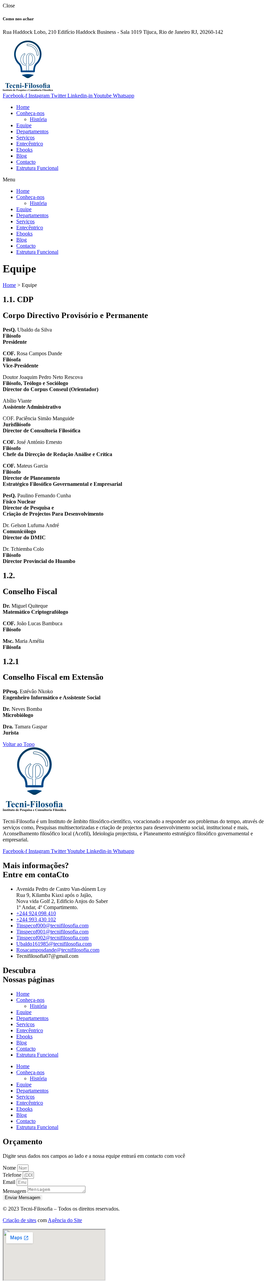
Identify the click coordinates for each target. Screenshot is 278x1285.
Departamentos (32, 131)
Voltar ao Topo (19, 744)
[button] (139, 180)
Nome (10, 1168)
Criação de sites (19, 1220)
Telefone (13, 1175)
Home (22, 107)
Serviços (25, 137)
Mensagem (15, 1191)
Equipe (24, 125)
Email (10, 1182)
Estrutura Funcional (37, 168)
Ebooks (24, 150)
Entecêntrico (29, 143)
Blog (21, 156)
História (38, 119)
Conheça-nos (30, 113)
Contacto (26, 162)
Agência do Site (65, 1220)
